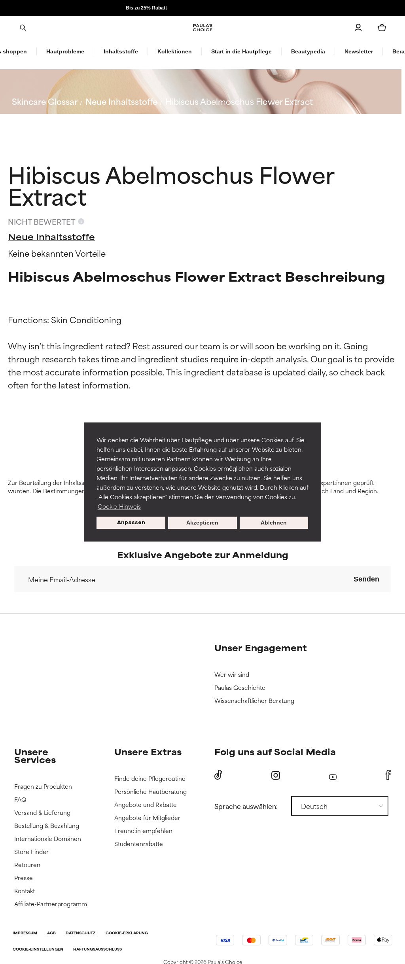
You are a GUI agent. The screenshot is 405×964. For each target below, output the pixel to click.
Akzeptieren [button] (202, 523)
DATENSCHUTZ (81, 933)
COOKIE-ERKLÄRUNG (127, 933)
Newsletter (358, 51)
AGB (51, 933)
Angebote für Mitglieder (147, 818)
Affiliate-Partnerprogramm (50, 904)
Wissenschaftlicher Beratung (254, 701)
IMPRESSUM (25, 933)
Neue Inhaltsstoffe (121, 101)
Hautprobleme (65, 51)
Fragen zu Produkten (43, 787)
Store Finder (31, 852)
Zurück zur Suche (52, 120)
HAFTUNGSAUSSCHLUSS (97, 949)
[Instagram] (275, 775)
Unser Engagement (260, 647)
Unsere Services (35, 755)
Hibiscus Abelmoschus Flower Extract (239, 101)
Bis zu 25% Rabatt (202, 8)
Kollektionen (174, 51)
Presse (23, 878)
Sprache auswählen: (246, 806)
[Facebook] (388, 775)
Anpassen (131, 522)
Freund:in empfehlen (143, 831)
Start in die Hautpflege (241, 51)
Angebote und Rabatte (145, 805)
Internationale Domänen (47, 839)
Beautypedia (308, 51)
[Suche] (23, 28)
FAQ (20, 800)
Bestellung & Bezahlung (46, 826)
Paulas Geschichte (239, 688)
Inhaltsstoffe (121, 51)
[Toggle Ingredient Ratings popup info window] (81, 221)
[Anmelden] (358, 28)
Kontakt (24, 891)
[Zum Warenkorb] (382, 28)
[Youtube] (333, 775)
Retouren (27, 865)
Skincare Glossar (45, 101)
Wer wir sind (231, 675)
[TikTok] (218, 775)
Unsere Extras (148, 751)
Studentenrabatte (138, 844)
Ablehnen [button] (274, 523)
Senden (366, 579)
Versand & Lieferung (42, 813)
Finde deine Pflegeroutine (149, 779)
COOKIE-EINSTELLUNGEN (38, 949)
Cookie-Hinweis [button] (119, 506)
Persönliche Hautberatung (150, 792)
